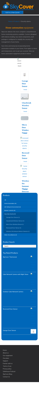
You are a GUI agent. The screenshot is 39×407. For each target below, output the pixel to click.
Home (5, 350)
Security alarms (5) (10, 214)
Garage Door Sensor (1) (13, 217)
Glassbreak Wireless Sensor (26, 105)
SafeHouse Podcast (9, 371)
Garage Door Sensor (25, 83)
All (5, 200)
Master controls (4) (9, 210)
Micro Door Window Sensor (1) (14, 224)
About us (6, 353)
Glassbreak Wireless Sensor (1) (15, 221)
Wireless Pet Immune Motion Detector (25, 186)
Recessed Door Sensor (25, 155)
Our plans (6, 358)
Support (5, 361)
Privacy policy (7, 369)
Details (25, 89)
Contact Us (6, 377)
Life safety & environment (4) (12, 207)
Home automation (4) (10, 203)
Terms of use (7, 366)
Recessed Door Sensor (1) (13, 228)
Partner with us (7, 363)
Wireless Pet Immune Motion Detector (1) (17, 231)
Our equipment (8, 355)
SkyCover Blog (7, 374)
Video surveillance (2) (10, 235)
